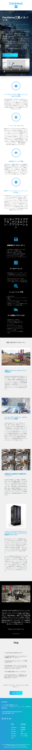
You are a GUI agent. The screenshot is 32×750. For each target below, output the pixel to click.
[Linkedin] (2, 719)
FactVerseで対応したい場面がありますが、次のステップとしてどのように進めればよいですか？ (15, 676)
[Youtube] (10, 719)
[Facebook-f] (8, 719)
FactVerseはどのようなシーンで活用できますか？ (15, 661)
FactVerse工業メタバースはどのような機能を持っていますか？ (15, 657)
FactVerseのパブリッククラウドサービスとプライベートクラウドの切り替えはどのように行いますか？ (15, 667)
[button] (16, 6)
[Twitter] (5, 719)
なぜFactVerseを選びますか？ (14, 652)
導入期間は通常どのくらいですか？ (15, 671)
